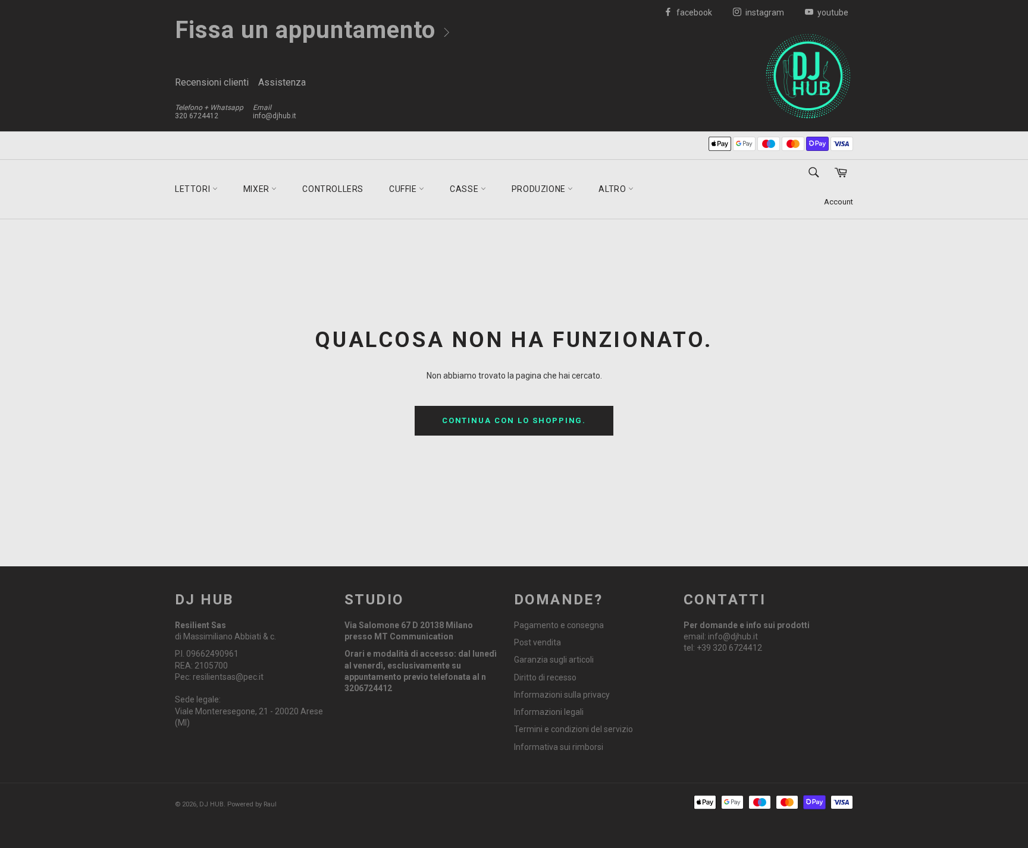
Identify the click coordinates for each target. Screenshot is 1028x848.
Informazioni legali (549, 712)
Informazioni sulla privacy (562, 694)
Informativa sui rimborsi (558, 747)
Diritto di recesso (545, 677)
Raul (270, 804)
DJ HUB (211, 804)
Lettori (193, 189)
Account (838, 201)
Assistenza (282, 82)
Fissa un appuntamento (308, 30)
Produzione (540, 189)
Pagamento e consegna (559, 625)
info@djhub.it (274, 116)
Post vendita (537, 642)
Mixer (257, 189)
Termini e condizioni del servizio (573, 729)
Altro (613, 189)
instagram (764, 12)
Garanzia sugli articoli (554, 659)
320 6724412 (196, 116)
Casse (465, 189)
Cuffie (404, 189)
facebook (693, 12)
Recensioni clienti (212, 82)
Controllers (332, 189)
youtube (832, 12)
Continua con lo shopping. (514, 420)
